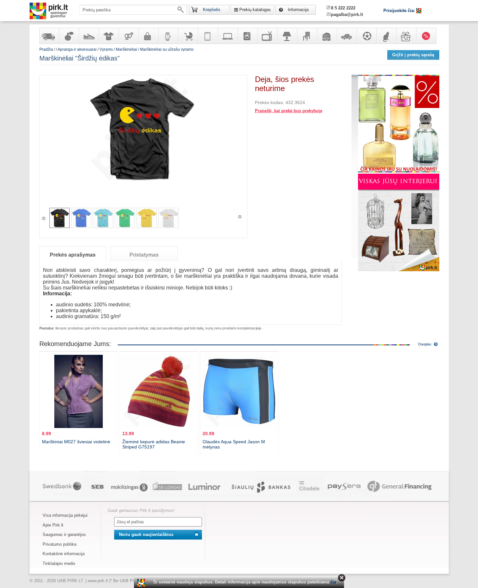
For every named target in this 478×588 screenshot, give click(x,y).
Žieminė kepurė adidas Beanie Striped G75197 (153, 444)
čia (333, 582)
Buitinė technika (247, 36)
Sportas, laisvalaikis (366, 36)
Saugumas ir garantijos (64, 534)
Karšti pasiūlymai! (428, 36)
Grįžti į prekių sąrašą (413, 54)
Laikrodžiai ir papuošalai (168, 36)
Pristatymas (144, 255)
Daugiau (424, 344)
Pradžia (46, 49)
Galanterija (148, 36)
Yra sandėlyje (49, 36)
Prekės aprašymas (73, 255)
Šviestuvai (287, 36)
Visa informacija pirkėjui (65, 515)
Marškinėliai (126, 49)
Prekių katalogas (255, 9)
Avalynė (88, 36)
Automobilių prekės (346, 36)
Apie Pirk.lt (53, 525)
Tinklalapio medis (59, 563)
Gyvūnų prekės (386, 36)
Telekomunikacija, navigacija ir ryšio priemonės (207, 36)
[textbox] (133, 10)
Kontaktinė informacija (64, 553)
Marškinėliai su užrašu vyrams (166, 49)
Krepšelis (211, 9)
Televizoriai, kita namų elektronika (267, 36)
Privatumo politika (59, 544)
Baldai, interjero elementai (307, 36)
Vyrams (106, 49)
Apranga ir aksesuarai (108, 36)
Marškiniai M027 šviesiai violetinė (76, 441)
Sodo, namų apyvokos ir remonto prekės (326, 36)
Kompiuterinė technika (227, 36)
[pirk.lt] (142, 583)
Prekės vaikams (188, 36)
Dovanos (406, 36)
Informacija (298, 9)
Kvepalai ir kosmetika (69, 36)
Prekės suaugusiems (128, 36)
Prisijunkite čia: (399, 10)
